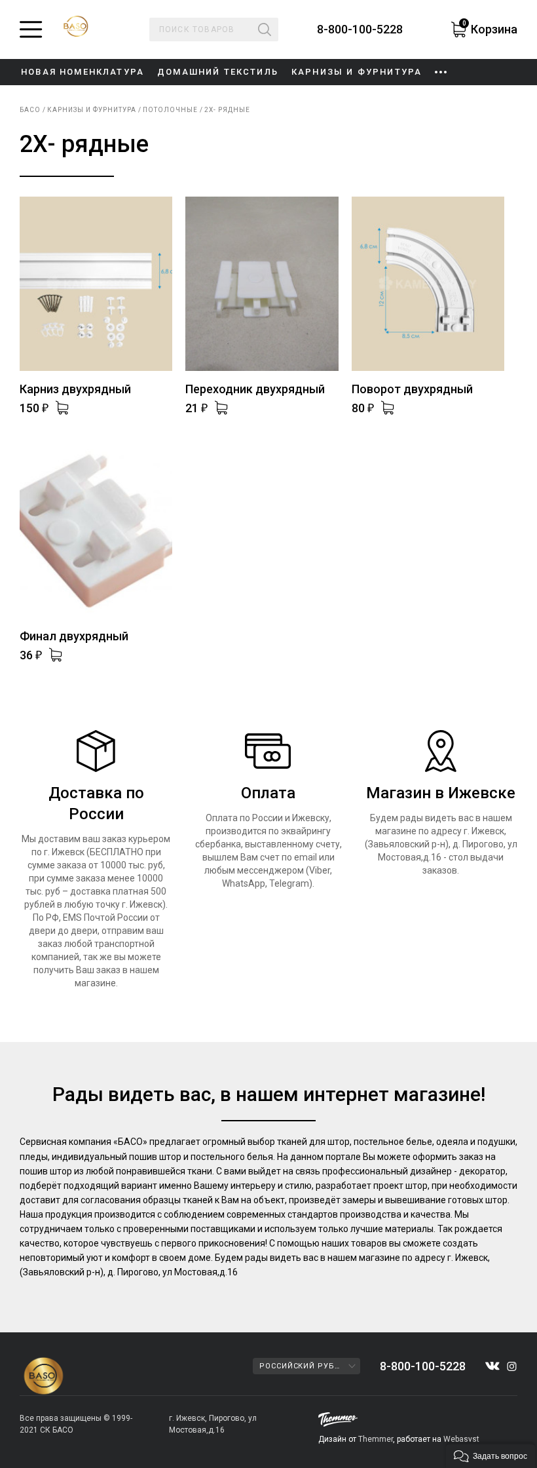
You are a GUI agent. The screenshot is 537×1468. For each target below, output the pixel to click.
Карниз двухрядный (75, 389)
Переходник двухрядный (255, 389)
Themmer (375, 1439)
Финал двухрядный (74, 636)
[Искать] (264, 29)
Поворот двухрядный (412, 389)
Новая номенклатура (82, 72)
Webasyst (461, 1439)
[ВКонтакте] (492, 1366)
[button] (490, 1455)
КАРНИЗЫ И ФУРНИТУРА (356, 72)
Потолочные (170, 109)
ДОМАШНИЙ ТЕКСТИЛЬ (217, 72)
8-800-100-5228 (360, 29)
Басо (30, 109)
